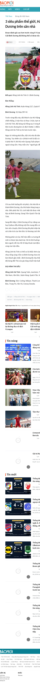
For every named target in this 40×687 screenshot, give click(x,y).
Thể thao (8, 16)
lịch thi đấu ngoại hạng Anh (8, 666)
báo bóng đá (28, 666)
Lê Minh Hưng (4, 664)
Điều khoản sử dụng (4, 677)
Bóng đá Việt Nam (22, 16)
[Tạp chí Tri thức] (31, 332)
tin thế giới (27, 664)
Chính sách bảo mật (4, 679)
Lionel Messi (14, 661)
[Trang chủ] (6, 3)
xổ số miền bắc (5, 661)
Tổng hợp (20, 675)
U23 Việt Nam (18, 659)
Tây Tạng (12, 664)
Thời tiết (20, 666)
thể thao (32, 657)
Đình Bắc (19, 664)
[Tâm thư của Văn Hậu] (18, 419)
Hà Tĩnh (9, 299)
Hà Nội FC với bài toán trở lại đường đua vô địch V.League (15, 326)
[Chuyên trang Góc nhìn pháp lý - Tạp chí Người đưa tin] (34, 395)
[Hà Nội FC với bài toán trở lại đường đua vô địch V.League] (16, 315)
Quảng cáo (2, 680)
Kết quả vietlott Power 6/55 (27, 661)
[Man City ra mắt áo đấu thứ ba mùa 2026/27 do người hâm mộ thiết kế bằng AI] (18, 397)
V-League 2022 (31, 296)
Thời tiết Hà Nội (5, 657)
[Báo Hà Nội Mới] (7, 332)
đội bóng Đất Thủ (19, 299)
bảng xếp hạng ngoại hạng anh (20, 657)
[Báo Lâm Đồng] (35, 484)
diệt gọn (9, 296)
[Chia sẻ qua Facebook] (6, 289)
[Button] (14, 42)
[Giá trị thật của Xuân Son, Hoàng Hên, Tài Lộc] (18, 461)
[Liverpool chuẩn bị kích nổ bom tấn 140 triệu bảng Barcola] (18, 440)
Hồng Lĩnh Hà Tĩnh (19, 296)
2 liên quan (31, 42)
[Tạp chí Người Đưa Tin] (9, 42)
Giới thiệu (2, 675)
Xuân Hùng (29, 299)
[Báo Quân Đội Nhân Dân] (35, 374)
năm (38, 657)
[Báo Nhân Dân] (34, 350)
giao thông (9, 659)
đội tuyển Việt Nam (29, 659)
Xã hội (2, 659)
